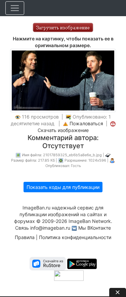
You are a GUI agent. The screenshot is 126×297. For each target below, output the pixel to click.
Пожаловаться (86, 123)
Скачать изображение (63, 130)
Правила (25, 237)
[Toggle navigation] (14, 8)
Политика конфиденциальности (75, 237)
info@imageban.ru (50, 228)
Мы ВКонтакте (94, 228)
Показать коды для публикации (63, 187)
